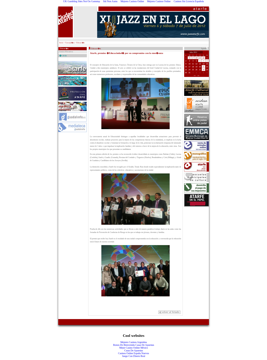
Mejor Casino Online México (133, 347)
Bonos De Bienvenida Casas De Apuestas (133, 345)
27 (193, 58)
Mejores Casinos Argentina (133, 342)
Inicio (61, 43)
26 (189, 58)
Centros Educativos (66, 52)
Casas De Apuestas (133, 350)
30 (203, 58)
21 (203, 67)
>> (198, 75)
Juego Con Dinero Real (133, 356)
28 (196, 58)
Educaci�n (64, 48)
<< (195, 75)
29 (200, 58)
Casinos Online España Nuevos (133, 353)
